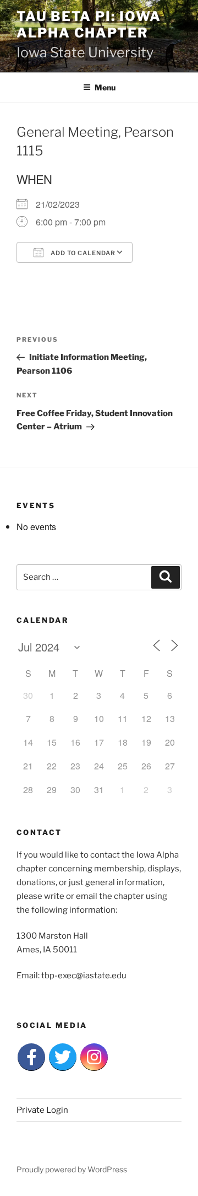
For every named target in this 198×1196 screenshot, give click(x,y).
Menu (105, 87)
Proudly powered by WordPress (71, 1169)
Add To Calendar (82, 253)
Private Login (42, 1110)
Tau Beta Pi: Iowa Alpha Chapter (88, 24)
